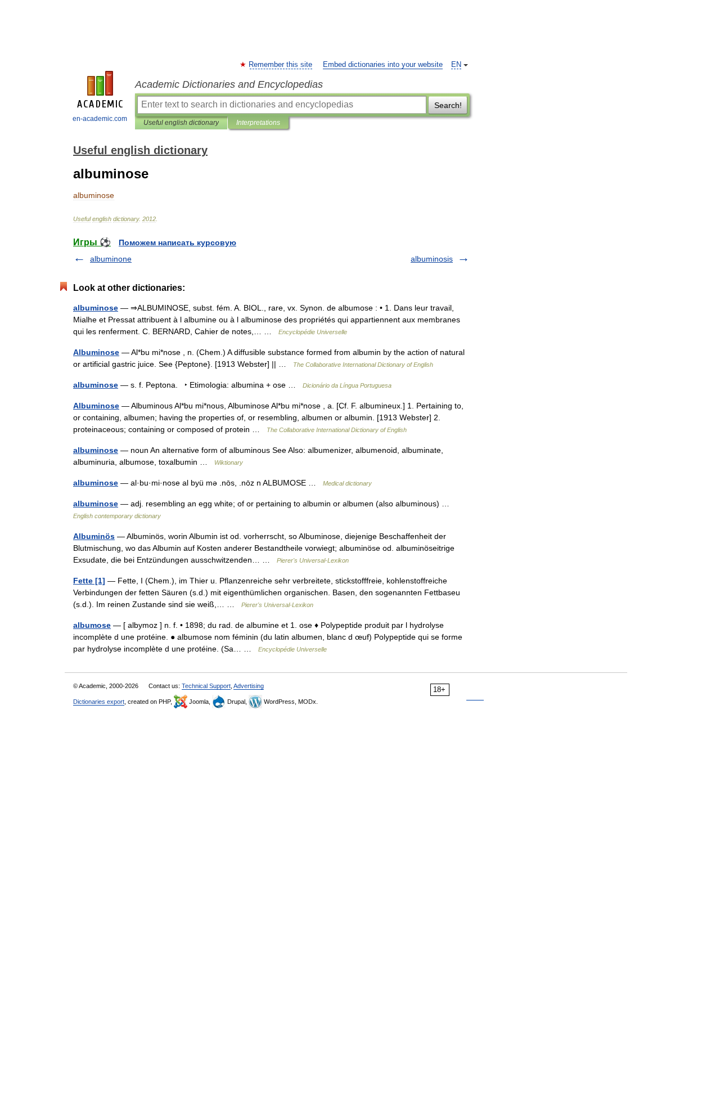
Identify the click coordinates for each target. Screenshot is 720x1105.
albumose (92, 625)
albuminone (111, 258)
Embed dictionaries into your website (383, 65)
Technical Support (206, 685)
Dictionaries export (98, 701)
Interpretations (258, 123)
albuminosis (432, 258)
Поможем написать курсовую (177, 242)
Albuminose (96, 352)
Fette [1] (89, 580)
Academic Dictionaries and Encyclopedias (229, 84)
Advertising (248, 685)
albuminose (95, 307)
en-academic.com (100, 119)
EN (456, 65)
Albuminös (94, 536)
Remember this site (281, 65)
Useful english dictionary (181, 123)
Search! (448, 105)
